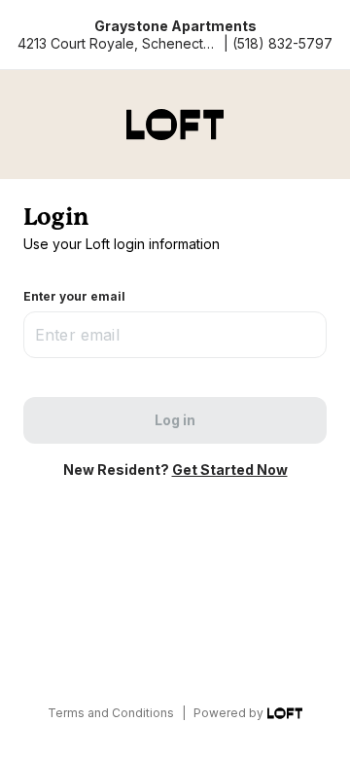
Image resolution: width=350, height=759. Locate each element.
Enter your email (74, 296)
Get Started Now (230, 469)
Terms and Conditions (111, 712)
